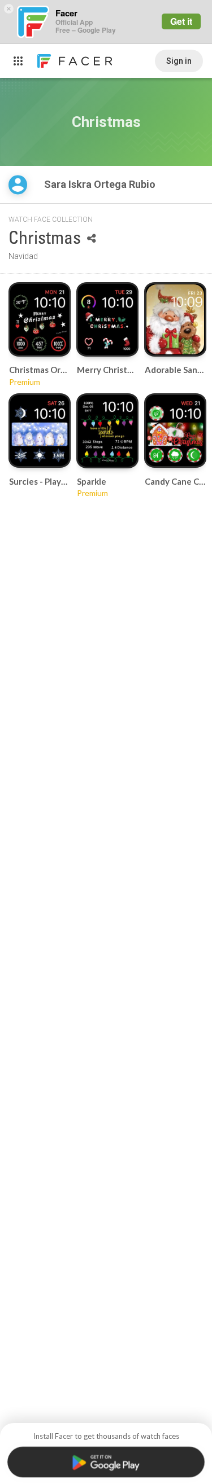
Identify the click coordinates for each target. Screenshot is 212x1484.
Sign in (179, 60)
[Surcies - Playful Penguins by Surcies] (39, 431)
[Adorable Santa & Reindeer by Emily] (175, 319)
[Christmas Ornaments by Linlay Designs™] (39, 319)
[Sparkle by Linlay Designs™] (107, 431)
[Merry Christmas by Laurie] (107, 319)
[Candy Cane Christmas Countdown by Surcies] (175, 431)
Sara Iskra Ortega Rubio (101, 184)
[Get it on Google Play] (106, 1462)
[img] (17, 185)
